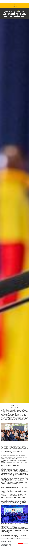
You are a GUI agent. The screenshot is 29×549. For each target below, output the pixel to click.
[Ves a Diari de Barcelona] (12, 2)
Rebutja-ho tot (26, 543)
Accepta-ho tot (20, 543)
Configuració (14, 543)
